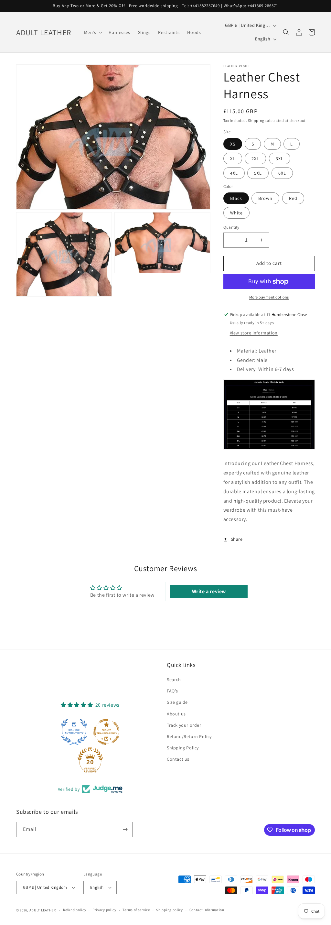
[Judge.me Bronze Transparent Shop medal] (106, 732)
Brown (265, 198)
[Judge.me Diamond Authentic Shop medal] (74, 732)
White (236, 213)
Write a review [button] (209, 591)
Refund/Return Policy (189, 736)
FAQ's (172, 691)
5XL (258, 173)
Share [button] (237, 539)
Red (293, 198)
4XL (234, 173)
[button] (92, 32)
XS (232, 144)
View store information (254, 333)
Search (174, 679)
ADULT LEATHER (42, 910)
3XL (279, 158)
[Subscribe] (125, 829)
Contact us (178, 759)
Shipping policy (169, 910)
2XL (255, 158)
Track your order (184, 725)
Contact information (206, 910)
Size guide (177, 702)
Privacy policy (104, 910)
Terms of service (136, 910)
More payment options (269, 297)
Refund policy (74, 910)
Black (236, 198)
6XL (282, 173)
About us (176, 714)
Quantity (231, 227)
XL (232, 158)
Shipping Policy (183, 748)
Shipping (256, 120)
